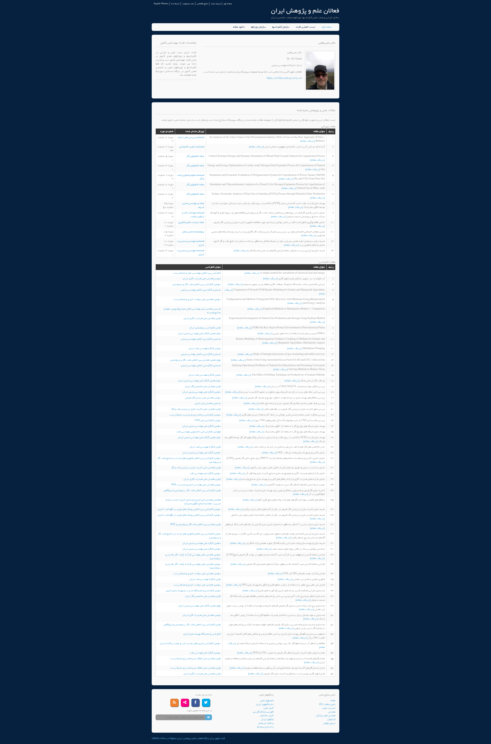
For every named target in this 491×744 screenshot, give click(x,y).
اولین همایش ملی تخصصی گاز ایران (203, 386)
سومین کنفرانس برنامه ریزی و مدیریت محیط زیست (195, 415)
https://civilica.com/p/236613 (284, 78)
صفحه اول (228, 3)
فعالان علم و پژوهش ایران (305, 10)
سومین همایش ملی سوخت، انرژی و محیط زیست (197, 299)
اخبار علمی (269, 708)
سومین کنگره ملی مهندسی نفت (205, 473)
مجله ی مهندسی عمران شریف (193, 205)
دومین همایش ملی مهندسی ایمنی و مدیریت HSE (196, 485)
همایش (331, 712)
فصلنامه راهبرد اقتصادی (191, 147)
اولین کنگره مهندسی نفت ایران (205, 447)
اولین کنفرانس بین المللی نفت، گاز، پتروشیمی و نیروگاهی (192, 490)
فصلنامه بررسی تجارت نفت (190, 137)
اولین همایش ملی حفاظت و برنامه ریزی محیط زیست (195, 658)
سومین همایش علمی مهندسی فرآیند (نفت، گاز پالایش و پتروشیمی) (193, 557)
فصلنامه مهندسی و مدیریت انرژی (190, 243)
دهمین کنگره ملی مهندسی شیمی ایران (201, 392)
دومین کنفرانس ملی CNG (207, 420)
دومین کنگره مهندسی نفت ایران (205, 348)
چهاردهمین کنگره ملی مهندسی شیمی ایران (199, 606)
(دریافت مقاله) (308, 141)
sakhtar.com (158, 738)
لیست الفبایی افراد (305, 27)
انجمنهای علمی (267, 701)
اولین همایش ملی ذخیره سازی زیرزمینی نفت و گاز (196, 409)
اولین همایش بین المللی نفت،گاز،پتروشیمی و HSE (195, 524)
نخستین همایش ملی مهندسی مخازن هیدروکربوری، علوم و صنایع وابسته (192, 311)
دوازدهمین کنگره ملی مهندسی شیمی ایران (199, 333)
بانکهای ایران (267, 719)
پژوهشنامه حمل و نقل (193, 232)
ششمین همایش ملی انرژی (208, 403)
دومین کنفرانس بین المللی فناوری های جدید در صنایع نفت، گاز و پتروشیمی (189, 536)
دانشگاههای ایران (265, 704)
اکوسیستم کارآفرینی (263, 712)
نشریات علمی (328, 708)
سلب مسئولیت (188, 3)
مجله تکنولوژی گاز (195, 156)
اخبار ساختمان (267, 715)
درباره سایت (216, 3)
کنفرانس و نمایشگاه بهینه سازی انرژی (202, 634)
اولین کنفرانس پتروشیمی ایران (205, 328)
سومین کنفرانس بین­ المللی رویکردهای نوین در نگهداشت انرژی (189, 509)
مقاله (332, 701)
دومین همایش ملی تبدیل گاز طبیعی (203, 398)
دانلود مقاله (239, 27)
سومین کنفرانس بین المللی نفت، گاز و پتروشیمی (196, 284)
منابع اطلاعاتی (202, 3)
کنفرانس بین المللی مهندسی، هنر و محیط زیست (197, 273)
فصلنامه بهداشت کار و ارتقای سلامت (193, 215)
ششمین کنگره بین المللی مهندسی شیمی (201, 290)
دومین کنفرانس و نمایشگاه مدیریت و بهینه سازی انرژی (193, 591)
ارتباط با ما (175, 3)
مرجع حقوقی (329, 723)
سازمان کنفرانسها (280, 27)
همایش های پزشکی (325, 715)
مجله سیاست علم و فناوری (191, 222)
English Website (161, 3)
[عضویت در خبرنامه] (208, 717)
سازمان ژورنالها (258, 27)
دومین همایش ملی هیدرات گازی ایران (202, 279)
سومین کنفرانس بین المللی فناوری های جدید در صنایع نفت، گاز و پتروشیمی (189, 460)
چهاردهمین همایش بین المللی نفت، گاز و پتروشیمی (195, 360)
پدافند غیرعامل (266, 723)
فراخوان (331, 719)
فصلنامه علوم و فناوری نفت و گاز (190, 177)
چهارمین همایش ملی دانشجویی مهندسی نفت (198, 432)
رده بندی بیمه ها (265, 727)
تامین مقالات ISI (327, 704)
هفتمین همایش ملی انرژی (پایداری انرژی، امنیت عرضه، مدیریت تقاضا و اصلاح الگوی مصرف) (193, 502)
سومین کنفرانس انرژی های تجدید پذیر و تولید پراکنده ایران (190, 643)
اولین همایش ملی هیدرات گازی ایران (202, 318)
